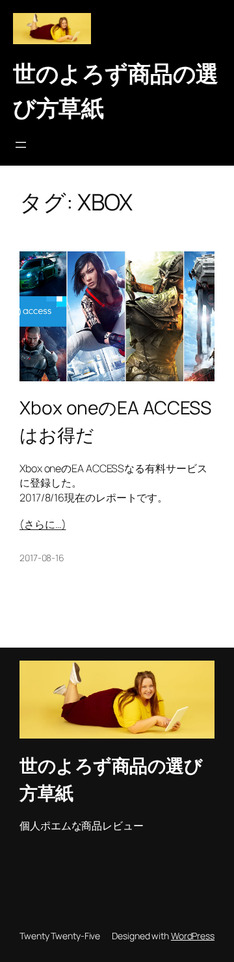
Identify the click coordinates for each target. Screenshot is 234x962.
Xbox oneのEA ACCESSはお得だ (115, 421)
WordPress (192, 936)
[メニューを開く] (21, 145)
